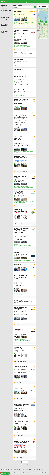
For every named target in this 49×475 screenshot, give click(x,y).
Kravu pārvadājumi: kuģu (6, 19)
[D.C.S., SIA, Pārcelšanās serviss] (15, 184)
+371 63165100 (17, 94)
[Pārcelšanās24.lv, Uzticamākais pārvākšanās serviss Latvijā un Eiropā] (15, 451)
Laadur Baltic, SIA (18, 329)
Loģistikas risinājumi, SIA (20, 366)
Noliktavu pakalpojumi (5, 17)
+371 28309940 (17, 353)
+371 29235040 (17, 143)
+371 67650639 (17, 408)
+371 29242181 (17, 122)
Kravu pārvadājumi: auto (6, 10)
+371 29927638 (17, 215)
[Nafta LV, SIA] (15, 392)
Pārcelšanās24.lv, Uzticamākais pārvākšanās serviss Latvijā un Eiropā (21, 441)
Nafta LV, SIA (17, 387)
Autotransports (4, 15)
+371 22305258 (17, 14)
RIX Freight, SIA (18, 11)
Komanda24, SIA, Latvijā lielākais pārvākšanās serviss (20, 277)
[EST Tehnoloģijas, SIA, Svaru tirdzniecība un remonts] (15, 217)
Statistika (42, 469)
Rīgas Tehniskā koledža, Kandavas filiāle (20, 77)
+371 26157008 (17, 255)
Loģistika (2, 12)
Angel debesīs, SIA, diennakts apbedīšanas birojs (20, 158)
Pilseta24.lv (10, 469)
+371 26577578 (17, 63)
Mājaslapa (24, 14)
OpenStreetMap (43, 38)
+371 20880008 (17, 449)
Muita (2, 22)
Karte (21, 2)
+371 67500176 (17, 334)
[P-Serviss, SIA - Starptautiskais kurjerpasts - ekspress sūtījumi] (15, 415)
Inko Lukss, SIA (18, 252)
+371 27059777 (17, 236)
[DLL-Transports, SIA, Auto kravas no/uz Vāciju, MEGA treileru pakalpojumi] (15, 129)
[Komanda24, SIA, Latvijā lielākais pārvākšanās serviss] (15, 290)
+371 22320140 (17, 426)
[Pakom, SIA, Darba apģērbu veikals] (15, 428)
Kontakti (23, 469)
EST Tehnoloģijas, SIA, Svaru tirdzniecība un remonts (21, 210)
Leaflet (40, 38)
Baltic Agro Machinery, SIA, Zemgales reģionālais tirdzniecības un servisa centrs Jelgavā (21, 101)
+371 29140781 (17, 369)
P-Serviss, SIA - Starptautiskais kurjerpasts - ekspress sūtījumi (21, 404)
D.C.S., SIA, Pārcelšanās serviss (20, 176)
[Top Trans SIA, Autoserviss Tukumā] (15, 43)
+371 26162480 (17, 36)
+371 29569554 (17, 181)
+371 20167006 (17, 283)
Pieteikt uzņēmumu (29, 469)
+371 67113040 (17, 390)
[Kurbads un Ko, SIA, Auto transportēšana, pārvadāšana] (15, 318)
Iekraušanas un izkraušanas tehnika (5, 28)
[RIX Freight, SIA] (15, 19)
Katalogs (16, 2)
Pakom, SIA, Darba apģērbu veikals (21, 422)
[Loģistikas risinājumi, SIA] (15, 376)
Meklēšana (37, 2)
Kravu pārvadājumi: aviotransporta (5, 25)
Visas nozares (4, 8)
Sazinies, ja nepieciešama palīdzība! (21, 160)
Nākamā (26, 461)
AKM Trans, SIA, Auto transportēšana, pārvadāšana (19, 138)
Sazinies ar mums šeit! (19, 444)
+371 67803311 (17, 312)
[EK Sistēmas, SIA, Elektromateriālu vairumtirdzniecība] (15, 199)
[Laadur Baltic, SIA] (15, 337)
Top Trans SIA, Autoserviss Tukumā (21, 31)
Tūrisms (31, 2)
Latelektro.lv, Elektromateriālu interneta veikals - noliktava (21, 349)
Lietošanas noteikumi (16, 469)
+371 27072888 (17, 267)
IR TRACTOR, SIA (18, 69)
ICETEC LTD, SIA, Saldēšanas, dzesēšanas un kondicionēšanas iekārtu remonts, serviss (21, 230)
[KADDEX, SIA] (15, 269)
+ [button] (38, 9)
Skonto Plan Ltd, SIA (19, 90)
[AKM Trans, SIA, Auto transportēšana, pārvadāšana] (15, 149)
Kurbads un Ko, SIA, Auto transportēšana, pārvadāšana (20, 309)
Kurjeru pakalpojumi (5, 34)
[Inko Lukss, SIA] (15, 258)
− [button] (38, 11)
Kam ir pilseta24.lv (4, 469)
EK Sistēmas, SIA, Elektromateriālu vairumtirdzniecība (19, 193)
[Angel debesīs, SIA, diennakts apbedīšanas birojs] (15, 165)
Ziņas (12, 2)
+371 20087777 (17, 163)
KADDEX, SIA (17, 264)
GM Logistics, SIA (18, 59)
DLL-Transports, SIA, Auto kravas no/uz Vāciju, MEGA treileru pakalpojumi (21, 117)
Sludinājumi (26, 2)
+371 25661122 (17, 196)
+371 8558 (17, 106)
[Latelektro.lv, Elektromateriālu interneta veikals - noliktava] (15, 355)
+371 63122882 (17, 81)
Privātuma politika (36, 469)
